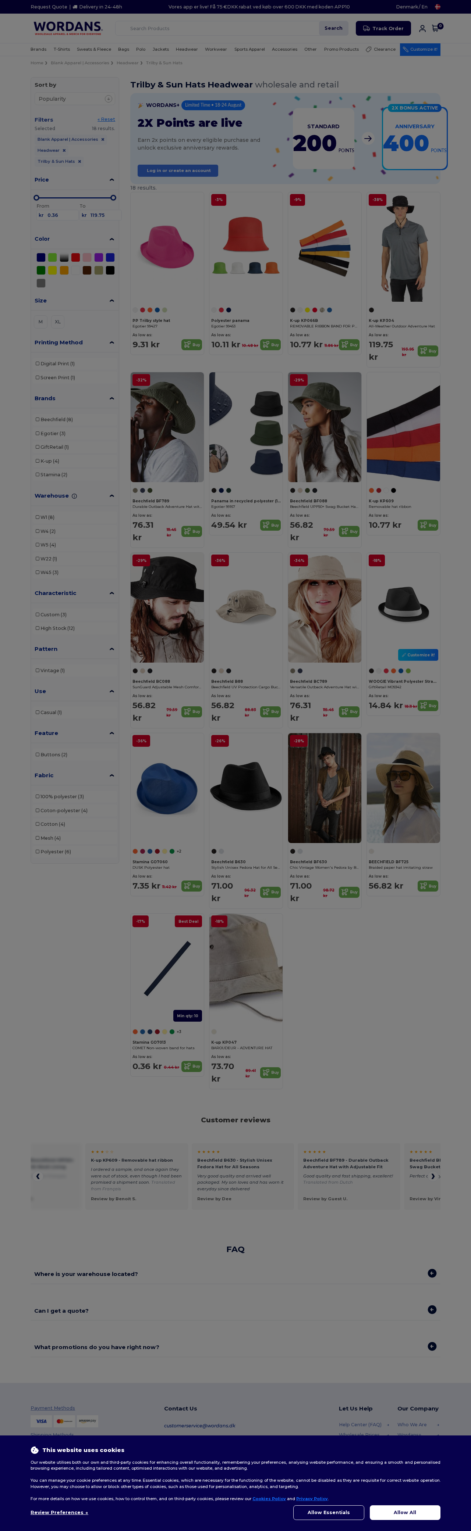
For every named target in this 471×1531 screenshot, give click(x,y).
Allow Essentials (329, 1512)
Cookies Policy (269, 1498)
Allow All (405, 1512)
